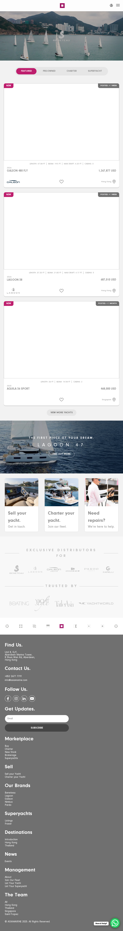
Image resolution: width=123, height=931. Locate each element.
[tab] (26, 71)
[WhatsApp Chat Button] (115, 923)
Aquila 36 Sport (18, 389)
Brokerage (10, 755)
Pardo (8, 805)
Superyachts (11, 758)
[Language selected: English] (111, 5)
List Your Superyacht (16, 886)
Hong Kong (11, 842)
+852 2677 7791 (13, 676)
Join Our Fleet (12, 880)
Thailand (9, 845)
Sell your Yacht (13, 774)
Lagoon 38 (14, 280)
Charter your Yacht (15, 777)
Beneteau (10, 793)
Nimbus (9, 802)
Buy (7, 746)
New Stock (10, 752)
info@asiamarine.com (16, 680)
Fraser (8, 824)
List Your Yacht (13, 883)
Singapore (10, 911)
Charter (9, 749)
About (8, 877)
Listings (9, 821)
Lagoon (9, 796)
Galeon (9, 799)
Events (8, 861)
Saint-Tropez (11, 914)
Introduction (11, 839)
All (6, 902)
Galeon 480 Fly (17, 170)
